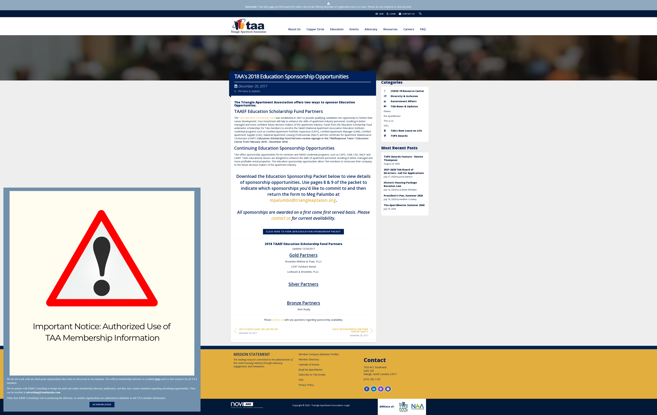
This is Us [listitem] (389, 120)
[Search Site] (421, 13)
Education (337, 29)
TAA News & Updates (249, 91)
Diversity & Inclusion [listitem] (404, 96)
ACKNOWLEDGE (102, 404)
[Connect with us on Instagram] (381, 389)
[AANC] (403, 406)
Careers (408, 29)
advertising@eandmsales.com (43, 392)
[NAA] (417, 407)
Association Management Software (247, 407)
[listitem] (405, 160)
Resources (390, 29)
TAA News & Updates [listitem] (404, 106)
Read (311, 369)
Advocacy (371, 29)
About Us (294, 29)
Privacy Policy (306, 384)
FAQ (423, 29)
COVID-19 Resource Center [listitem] (407, 91)
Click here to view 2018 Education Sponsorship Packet (303, 231)
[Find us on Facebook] (367, 389)
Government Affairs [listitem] (404, 101)
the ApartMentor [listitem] (392, 116)
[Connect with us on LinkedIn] (374, 389)
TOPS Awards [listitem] (399, 135)
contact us (281, 218)
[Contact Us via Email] (388, 389)
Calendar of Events (309, 364)
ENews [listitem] (387, 111)
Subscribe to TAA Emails (312, 374)
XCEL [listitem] (386, 125)
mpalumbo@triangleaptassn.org (303, 200)
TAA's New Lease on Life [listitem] (406, 130)
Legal (347, 405)
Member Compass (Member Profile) (319, 354)
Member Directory (309, 359)
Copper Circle (315, 29)
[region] (347, 333)
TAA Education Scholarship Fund (257, 117)
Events (354, 29)
